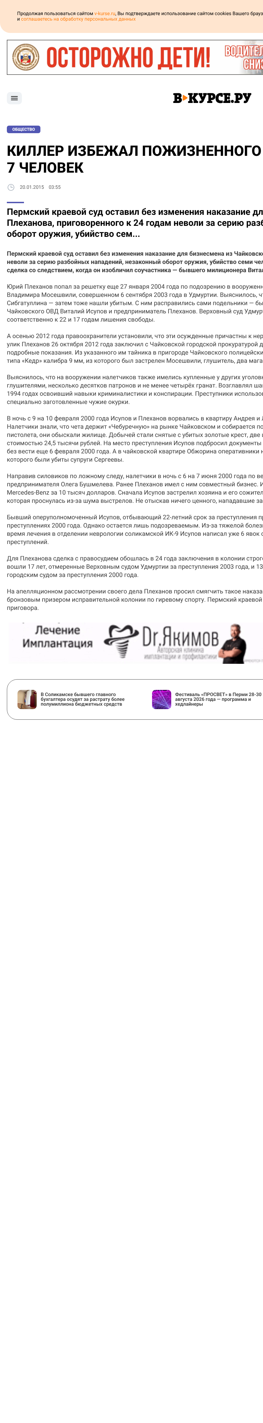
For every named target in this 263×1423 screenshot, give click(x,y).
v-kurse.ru (105, 13)
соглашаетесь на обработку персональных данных (78, 19)
